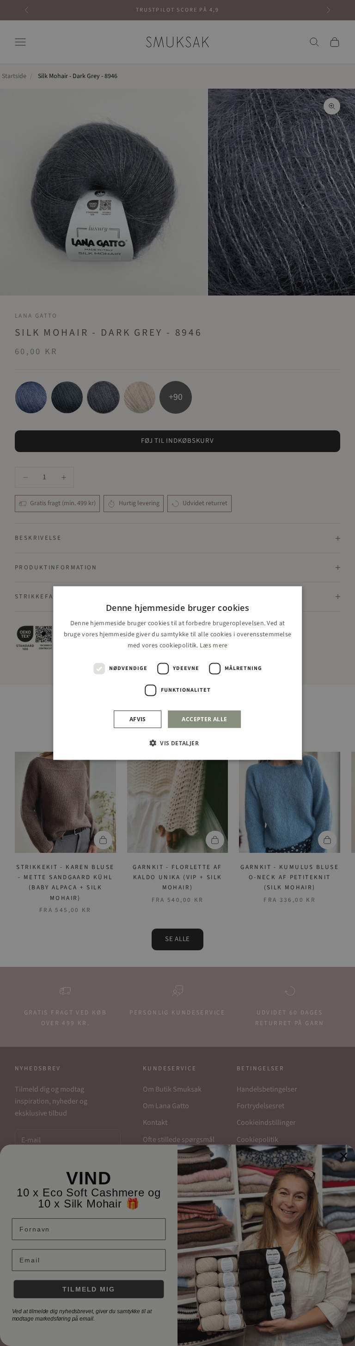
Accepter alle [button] (204, 719)
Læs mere (213, 645)
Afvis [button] (137, 719)
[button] (177, 742)
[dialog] (177, 673)
